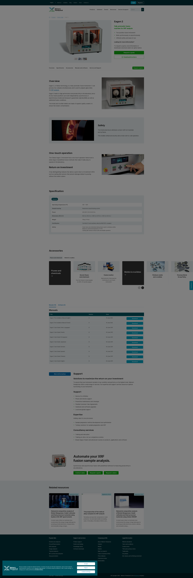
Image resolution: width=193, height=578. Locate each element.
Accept (86, 563)
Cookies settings (86, 571)
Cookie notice (39, 569)
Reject (86, 567)
